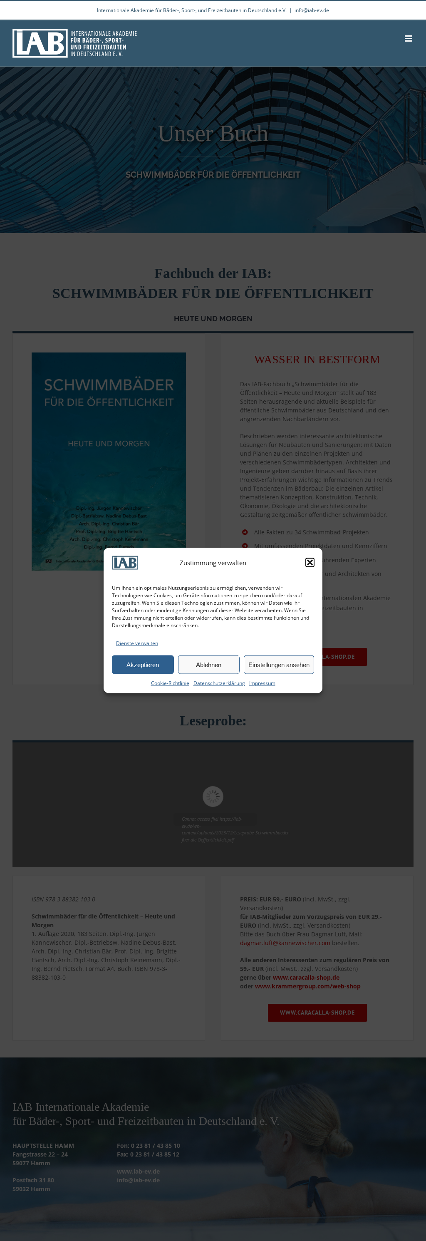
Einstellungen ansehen (279, 664)
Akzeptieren (142, 664)
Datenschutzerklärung (219, 683)
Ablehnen (208, 664)
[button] (310, 562)
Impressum (262, 683)
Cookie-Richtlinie (170, 683)
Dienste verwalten (137, 643)
